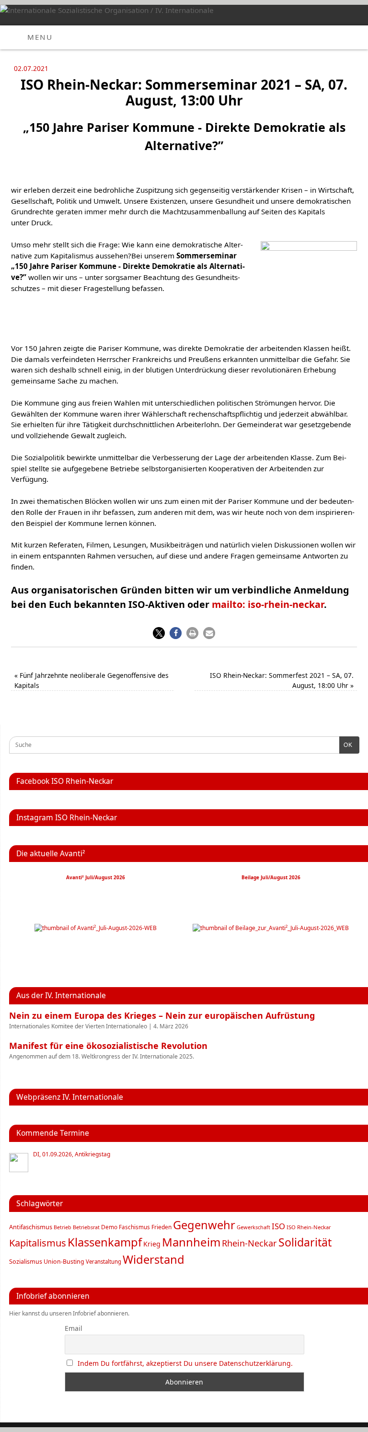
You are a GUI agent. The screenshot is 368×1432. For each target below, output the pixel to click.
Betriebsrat (86, 1227)
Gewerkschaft (253, 1227)
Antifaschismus (30, 1226)
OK (346, 745)
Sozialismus (25, 1261)
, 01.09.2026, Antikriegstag (71, 1154)
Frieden (161, 1227)
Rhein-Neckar (249, 1243)
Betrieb (62, 1227)
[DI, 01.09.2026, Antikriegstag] (18, 1162)
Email (73, 1328)
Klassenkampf (105, 1242)
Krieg (152, 1243)
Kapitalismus (37, 1242)
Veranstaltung (103, 1261)
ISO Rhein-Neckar (309, 1227)
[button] (159, 633)
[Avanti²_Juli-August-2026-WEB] (95, 928)
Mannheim (191, 1242)
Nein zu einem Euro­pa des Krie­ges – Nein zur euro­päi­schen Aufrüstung (162, 1015)
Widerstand (153, 1259)
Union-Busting (64, 1261)
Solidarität (305, 1242)
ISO (278, 1226)
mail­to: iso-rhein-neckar (268, 604)
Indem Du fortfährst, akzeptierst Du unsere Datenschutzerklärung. (185, 1363)
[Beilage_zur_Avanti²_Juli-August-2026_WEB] (271, 928)
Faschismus (134, 1227)
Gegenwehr (204, 1225)
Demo (109, 1227)
